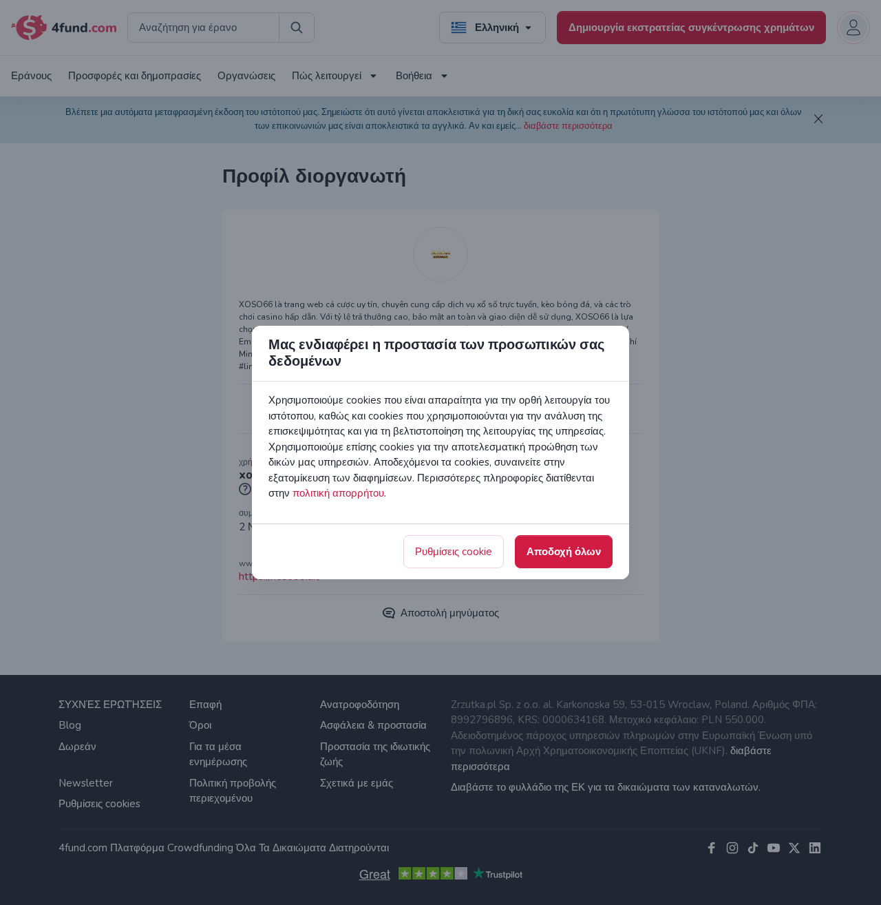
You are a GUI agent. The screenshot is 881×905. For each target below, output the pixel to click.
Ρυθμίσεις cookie (453, 552)
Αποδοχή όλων (564, 552)
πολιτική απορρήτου (338, 493)
